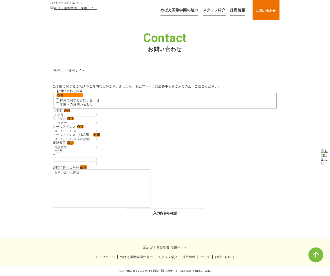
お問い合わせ (266, 10)
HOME (58, 70)
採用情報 (237, 10)
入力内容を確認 (165, 213)
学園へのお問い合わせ (76, 104)
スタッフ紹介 (214, 10)
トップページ (105, 257)
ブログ (205, 257)
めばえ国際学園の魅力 (179, 10)
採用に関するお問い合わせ (79, 100)
